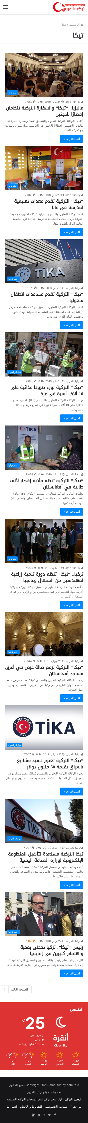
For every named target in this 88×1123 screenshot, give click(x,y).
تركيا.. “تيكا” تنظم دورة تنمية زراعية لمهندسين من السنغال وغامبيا (47, 577)
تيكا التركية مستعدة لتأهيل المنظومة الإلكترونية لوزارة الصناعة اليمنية (45, 857)
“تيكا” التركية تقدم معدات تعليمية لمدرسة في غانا (48, 204)
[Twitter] (49, 1115)
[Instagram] (44, 1115)
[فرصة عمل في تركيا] (33, 1115)
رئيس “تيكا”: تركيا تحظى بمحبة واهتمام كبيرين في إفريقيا (51, 950)
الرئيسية (75, 24)
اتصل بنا (12, 1106)
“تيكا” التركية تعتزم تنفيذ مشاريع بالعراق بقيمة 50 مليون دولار (50, 763)
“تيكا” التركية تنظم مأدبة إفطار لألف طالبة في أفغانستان (46, 483)
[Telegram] (38, 1115)
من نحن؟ (75, 1106)
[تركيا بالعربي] (69, 7)
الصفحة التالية (19, 989)
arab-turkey (73, 101)
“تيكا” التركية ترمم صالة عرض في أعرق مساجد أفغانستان (44, 670)
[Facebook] (55, 1115)
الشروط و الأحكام (31, 1106)
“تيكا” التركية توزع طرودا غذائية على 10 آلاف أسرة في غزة (46, 390)
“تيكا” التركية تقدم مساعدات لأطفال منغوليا (47, 297)
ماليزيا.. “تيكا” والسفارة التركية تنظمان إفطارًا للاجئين (44, 111)
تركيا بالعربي (73, 288)
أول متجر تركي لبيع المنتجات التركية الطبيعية (34, 1099)
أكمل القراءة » (72, 139)
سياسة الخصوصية (56, 1106)
